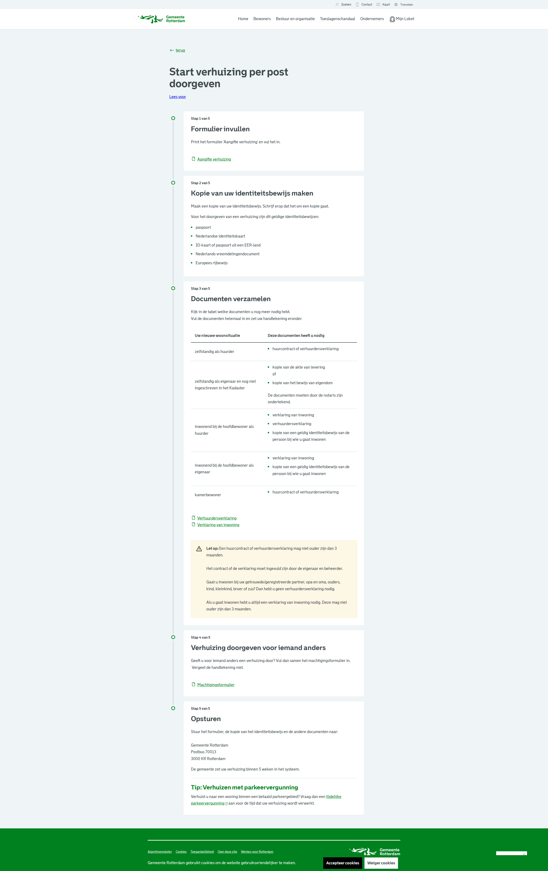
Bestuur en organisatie (295, 19)
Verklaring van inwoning (218, 525)
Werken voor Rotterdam (257, 851)
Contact (367, 4)
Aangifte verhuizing (214, 159)
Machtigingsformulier (216, 685)
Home (243, 19)
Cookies (181, 851)
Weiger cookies (381, 863)
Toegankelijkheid (202, 851)
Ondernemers (372, 19)
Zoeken (346, 4)
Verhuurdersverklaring (217, 518)
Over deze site (227, 851)
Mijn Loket (401, 20)
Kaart (383, 5)
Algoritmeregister (160, 851)
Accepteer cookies (342, 863)
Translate (404, 5)
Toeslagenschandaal (337, 19)
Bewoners (262, 19)
